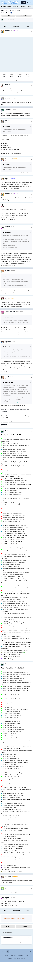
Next (27, 26)
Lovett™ (7, 377)
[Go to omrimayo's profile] (2, 227)
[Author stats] (31, 31)
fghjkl (6, 888)
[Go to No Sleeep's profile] (2, 271)
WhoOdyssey (8, 30)
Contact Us (20, 955)
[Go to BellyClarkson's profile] (2, 121)
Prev (5, 26)
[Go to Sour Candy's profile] (2, 159)
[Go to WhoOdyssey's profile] (2, 31)
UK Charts (14, 20)
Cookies (26, 955)
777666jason (8, 109)
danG (6, 431)
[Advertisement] (16, 54)
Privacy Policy (13, 955)
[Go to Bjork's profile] (2, 85)
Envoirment (8, 341)
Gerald (6, 178)
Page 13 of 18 (16, 26)
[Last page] (31, 26)
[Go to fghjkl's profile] (2, 888)
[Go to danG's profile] (2, 20)
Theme (6, 955)
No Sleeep (7, 270)
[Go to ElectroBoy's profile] (2, 98)
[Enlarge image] (2, 439)
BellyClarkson (8, 121)
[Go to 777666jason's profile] (2, 110)
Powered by (17, 959)
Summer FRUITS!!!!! (10, 311)
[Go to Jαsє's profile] (2, 298)
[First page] (2, 26)
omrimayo (7, 226)
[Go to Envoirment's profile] (2, 342)
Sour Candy (8, 158)
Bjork (6, 84)
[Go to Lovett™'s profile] (2, 377)
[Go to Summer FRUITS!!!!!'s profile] (2, 312)
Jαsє (6, 298)
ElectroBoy (8, 98)
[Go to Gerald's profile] (2, 179)
